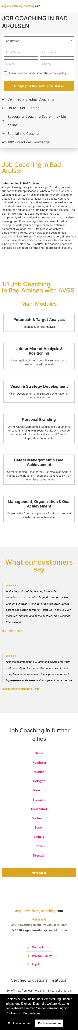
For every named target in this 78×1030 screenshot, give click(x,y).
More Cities (39, 872)
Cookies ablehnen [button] (19, 1023)
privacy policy (57, 73)
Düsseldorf (39, 809)
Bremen (39, 846)
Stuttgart (39, 799)
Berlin (39, 753)
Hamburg (39, 762)
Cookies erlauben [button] (49, 1023)
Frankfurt (39, 790)
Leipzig (39, 837)
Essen (39, 827)
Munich (39, 772)
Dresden (39, 855)
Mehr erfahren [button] (32, 1013)
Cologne (39, 781)
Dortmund (39, 818)
